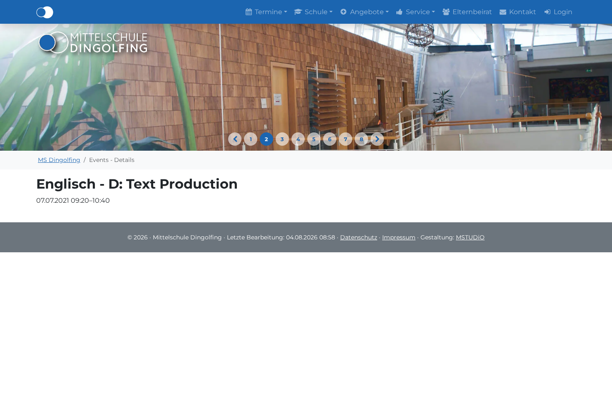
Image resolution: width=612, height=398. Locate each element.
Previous (234, 139)
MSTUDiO (470, 237)
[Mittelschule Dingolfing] (93, 42)
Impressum (398, 237)
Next (377, 139)
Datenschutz (358, 237)
